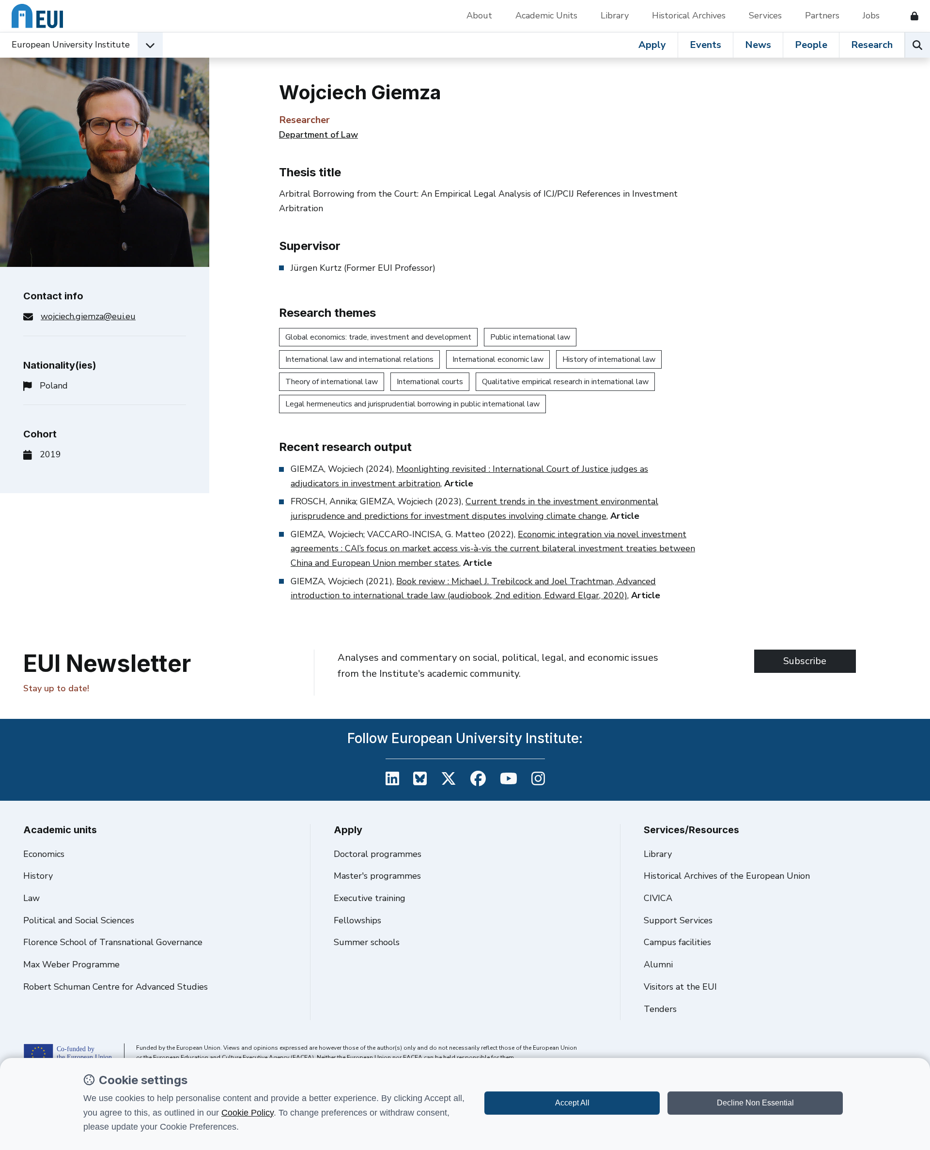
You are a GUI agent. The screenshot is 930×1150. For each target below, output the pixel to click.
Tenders (660, 1009)
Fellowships (357, 920)
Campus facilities (677, 942)
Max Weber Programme (71, 964)
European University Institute (71, 44)
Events (705, 44)
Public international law (530, 337)
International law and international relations (359, 359)
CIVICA (658, 898)
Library (615, 15)
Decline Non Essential (755, 1103)
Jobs (871, 15)
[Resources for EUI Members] (910, 16)
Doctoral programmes (377, 854)
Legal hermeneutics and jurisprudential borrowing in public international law (412, 404)
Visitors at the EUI (680, 987)
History (38, 876)
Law (31, 898)
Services (765, 15)
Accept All (572, 1103)
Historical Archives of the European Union (727, 876)
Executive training (369, 898)
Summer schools (367, 942)
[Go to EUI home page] (37, 16)
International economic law (497, 359)
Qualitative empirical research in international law (565, 381)
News (758, 44)
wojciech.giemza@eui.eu (88, 316)
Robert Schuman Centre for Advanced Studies (115, 987)
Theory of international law (331, 381)
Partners (822, 15)
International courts (430, 381)
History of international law (608, 359)
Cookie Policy (247, 1113)
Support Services (678, 920)
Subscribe (804, 661)
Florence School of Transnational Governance (112, 942)
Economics (43, 854)
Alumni (658, 964)
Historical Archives (689, 15)
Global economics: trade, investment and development (378, 337)
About (479, 15)
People (811, 44)
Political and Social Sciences (78, 920)
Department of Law (318, 134)
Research (872, 44)
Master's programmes (377, 876)
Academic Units (546, 15)
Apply (652, 44)
